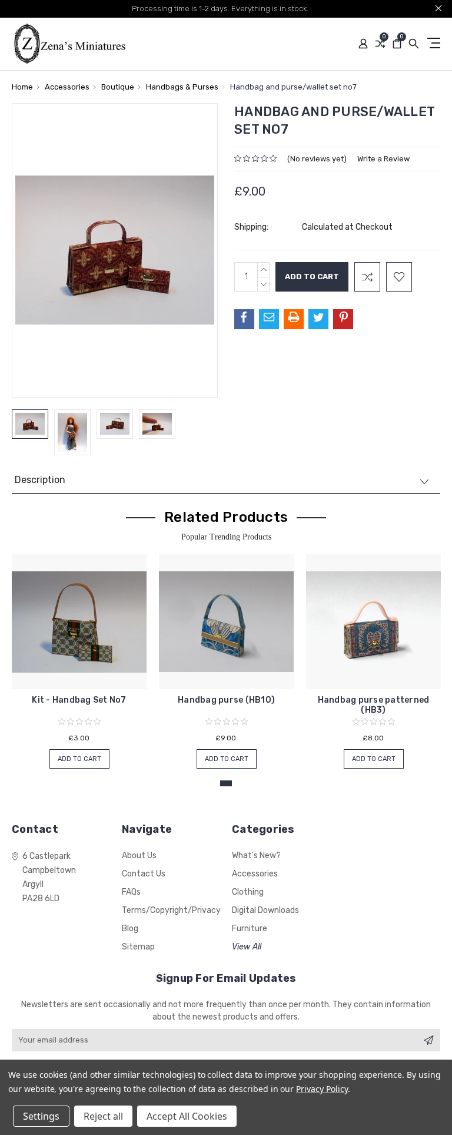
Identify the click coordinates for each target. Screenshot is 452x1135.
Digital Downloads (265, 910)
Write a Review (383, 158)
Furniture (249, 929)
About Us (139, 856)
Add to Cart (79, 759)
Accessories (255, 874)
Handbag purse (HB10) (226, 700)
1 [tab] (226, 783)
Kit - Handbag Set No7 (79, 700)
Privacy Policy (321, 1088)
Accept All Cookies (187, 1116)
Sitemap (138, 947)
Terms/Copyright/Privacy (171, 910)
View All (246, 947)
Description (40, 479)
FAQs (131, 892)
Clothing (248, 892)
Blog (130, 929)
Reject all (103, 1116)
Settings (41, 1116)
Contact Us (143, 874)
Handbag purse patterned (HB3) (374, 705)
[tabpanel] (79, 655)
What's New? (256, 856)
